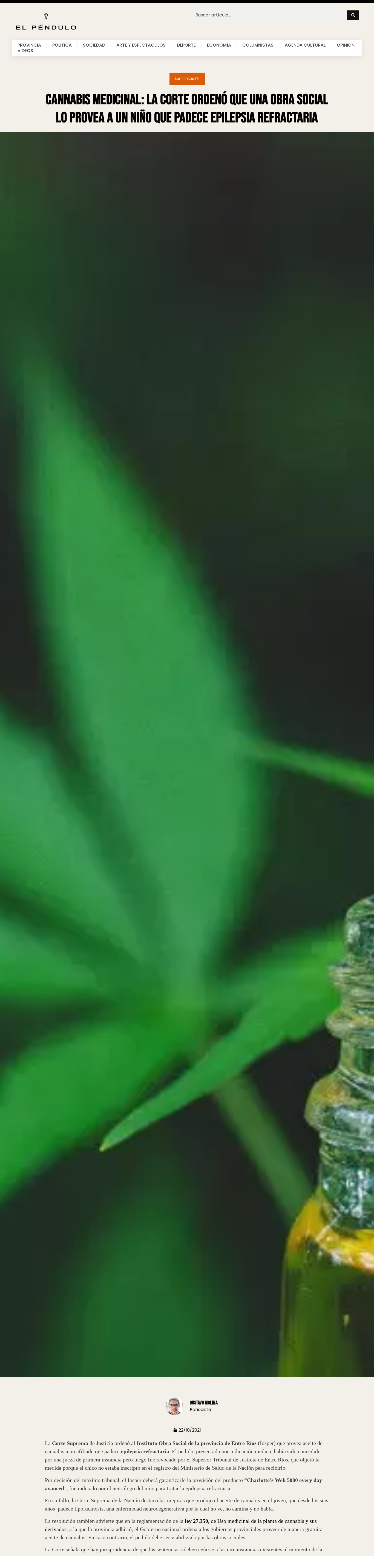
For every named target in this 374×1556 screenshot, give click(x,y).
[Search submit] (353, 15)
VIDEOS (25, 50)
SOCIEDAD (94, 45)
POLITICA (62, 45)
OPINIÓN (346, 45)
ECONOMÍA (219, 45)
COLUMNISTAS (258, 45)
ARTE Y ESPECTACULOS (141, 45)
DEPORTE (186, 45)
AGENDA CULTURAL (305, 45)
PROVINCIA (29, 45)
